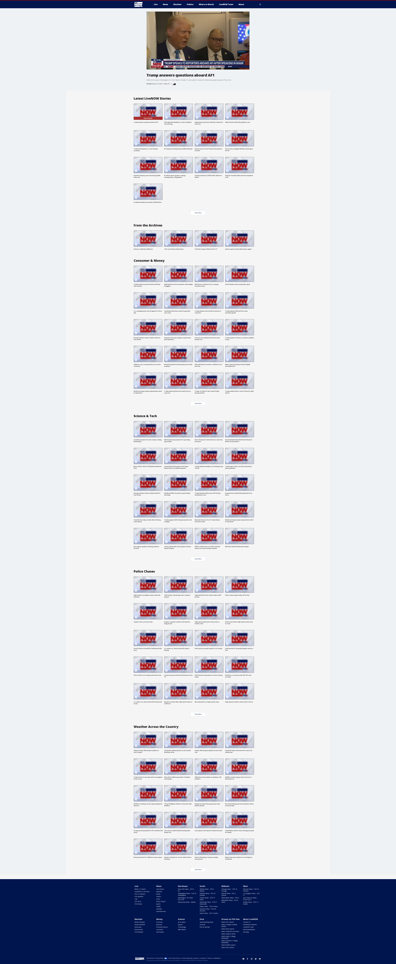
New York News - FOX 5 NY (186, 890)
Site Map (246, 932)
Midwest (225, 886)
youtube (243, 958)
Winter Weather (139, 922)
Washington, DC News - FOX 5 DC (186, 899)
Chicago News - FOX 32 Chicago (229, 890)
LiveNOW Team (248, 927)
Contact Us (246, 922)
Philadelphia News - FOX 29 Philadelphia (187, 894)
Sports (158, 904)
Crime (158, 899)
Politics (158, 896)
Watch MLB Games (227, 929)
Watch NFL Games (227, 922)
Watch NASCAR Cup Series (230, 931)
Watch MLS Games (227, 947)
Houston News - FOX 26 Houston (208, 910)
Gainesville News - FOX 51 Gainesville (208, 903)
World (158, 894)
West (245, 886)
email (260, 958)
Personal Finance (162, 927)
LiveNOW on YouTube (141, 892)
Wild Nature (182, 929)
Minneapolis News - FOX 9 (230, 898)
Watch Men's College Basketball (228, 937)
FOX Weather (138, 896)
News (158, 886)
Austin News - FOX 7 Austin (209, 913)
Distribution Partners (250, 925)
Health (158, 906)
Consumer (159, 929)
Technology (182, 927)
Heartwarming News (206, 922)
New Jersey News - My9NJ (186, 902)
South (202, 886)
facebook (247, 958)
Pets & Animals (205, 927)
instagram (251, 958)
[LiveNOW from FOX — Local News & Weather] (141, 4)
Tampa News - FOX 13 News (207, 899)
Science (181, 919)
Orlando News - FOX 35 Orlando (207, 894)
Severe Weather (139, 925)
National (159, 892)
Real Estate (160, 932)
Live (136, 886)
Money (159, 919)
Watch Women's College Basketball (229, 941)
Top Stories (160, 889)
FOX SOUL (137, 901)
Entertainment (161, 911)
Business (159, 925)
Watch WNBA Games (228, 945)
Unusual (202, 925)
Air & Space (182, 922)
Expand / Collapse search (260, 4)
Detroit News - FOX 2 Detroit (228, 894)
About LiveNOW (250, 919)
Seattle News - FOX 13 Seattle (250, 903)
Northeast (183, 886)
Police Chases (161, 901)
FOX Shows (138, 904)
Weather (138, 919)
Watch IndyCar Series (228, 934)
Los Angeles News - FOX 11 (251, 894)
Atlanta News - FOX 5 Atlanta (207, 890)
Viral (202, 919)
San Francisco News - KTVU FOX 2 (250, 899)
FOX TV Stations (139, 894)
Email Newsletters (249, 929)
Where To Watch (140, 889)
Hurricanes (138, 927)
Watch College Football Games (229, 925)
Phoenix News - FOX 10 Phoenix (251, 890)
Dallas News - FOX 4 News (209, 906)
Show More (198, 213)
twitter (255, 958)
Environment (138, 929)
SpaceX (180, 925)
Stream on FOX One (230, 919)
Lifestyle (159, 909)
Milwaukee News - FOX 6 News (229, 901)
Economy (159, 922)
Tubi (135, 899)
